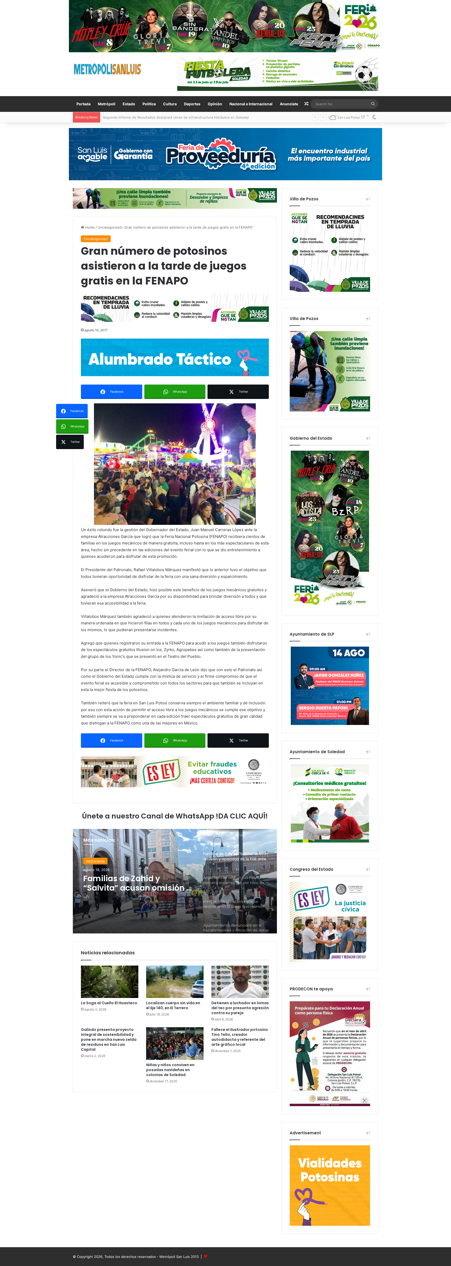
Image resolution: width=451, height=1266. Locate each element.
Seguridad (94, 861)
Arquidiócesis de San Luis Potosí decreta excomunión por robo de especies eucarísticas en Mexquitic (137, 883)
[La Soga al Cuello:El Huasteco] (109, 982)
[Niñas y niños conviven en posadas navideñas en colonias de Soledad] (175, 1043)
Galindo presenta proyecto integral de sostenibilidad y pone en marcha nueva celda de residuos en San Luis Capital (109, 1039)
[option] (175, 881)
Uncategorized (110, 227)
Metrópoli (106, 104)
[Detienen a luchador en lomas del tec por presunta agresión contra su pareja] (240, 982)
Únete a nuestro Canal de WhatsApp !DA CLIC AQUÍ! (175, 816)
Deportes (192, 104)
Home (89, 227)
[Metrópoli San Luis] (108, 69)
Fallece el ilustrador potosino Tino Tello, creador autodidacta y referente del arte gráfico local (239, 1037)
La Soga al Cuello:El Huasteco (109, 1003)
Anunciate (289, 104)
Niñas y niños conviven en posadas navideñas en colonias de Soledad (170, 1069)
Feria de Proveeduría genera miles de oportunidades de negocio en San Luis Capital (171, 117)
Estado (129, 104)
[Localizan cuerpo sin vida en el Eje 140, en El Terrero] (175, 982)
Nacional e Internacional (250, 104)
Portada (83, 104)
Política (149, 104)
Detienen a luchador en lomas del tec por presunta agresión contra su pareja (240, 1007)
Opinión (215, 104)
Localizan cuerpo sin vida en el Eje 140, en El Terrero (173, 1005)
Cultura (170, 104)
